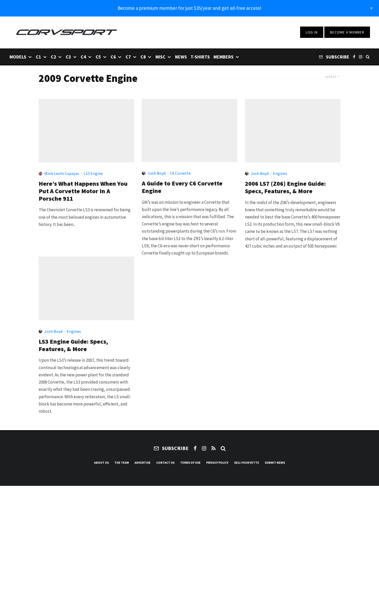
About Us (101, 462)
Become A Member (347, 32)
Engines (280, 173)
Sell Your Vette (246, 462)
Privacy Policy (217, 462)
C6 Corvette (180, 173)
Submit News (275, 462)
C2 (53, 57)
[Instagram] (360, 56)
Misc (160, 57)
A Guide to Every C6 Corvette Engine (182, 187)
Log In (312, 32)
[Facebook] (354, 56)
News (181, 57)
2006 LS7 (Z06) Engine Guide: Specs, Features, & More (285, 187)
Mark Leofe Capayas (61, 173)
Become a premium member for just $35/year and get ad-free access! (189, 8)
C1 (38, 57)
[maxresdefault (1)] (86, 130)
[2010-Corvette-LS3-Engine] (86, 288)
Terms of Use (190, 462)
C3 (68, 57)
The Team (121, 462)
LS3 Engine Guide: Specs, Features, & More (73, 345)
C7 (128, 57)
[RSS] (213, 448)
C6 (113, 57)
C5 (98, 57)
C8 (143, 57)
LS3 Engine (93, 173)
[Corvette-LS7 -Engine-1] (292, 130)
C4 (83, 57)
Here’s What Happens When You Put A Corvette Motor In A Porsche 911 (83, 191)
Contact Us (165, 462)
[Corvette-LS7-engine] (189, 130)
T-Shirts (200, 57)
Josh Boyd (156, 173)
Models (18, 57)
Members (223, 57)
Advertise (143, 462)
